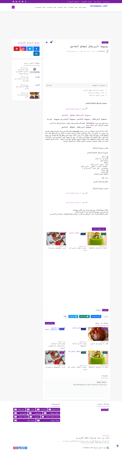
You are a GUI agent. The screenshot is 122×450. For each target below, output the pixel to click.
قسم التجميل (62, 7)
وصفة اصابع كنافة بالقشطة (79, 345)
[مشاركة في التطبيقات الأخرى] (65, 316)
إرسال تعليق (101, 382)
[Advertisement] (61, 25)
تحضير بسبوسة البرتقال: (96, 95)
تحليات (105, 42)
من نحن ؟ (106, 1)
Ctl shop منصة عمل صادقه (22, 87)
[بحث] (13, 7)
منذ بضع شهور (104, 341)
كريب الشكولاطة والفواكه (57, 248)
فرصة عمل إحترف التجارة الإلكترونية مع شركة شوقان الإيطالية (22, 72)
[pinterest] (13, 1)
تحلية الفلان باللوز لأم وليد (77, 249)
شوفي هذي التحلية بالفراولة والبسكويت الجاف (56, 346)
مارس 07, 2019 (24, 93)
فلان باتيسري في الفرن (99, 343)
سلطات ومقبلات (51, 413)
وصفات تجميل (21, 416)
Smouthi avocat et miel (98, 248)
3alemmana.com (87, 447)
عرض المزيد (49, 323)
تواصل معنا (97, 1)
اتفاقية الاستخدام (73, 1)
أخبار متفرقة (54, 409)
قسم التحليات (51, 7)
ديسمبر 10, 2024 (24, 85)
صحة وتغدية (35, 413)
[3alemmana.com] (99, 7)
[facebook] (25, 1)
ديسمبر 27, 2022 (24, 68)
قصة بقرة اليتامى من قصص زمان (21, 79)
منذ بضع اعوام (102, 246)
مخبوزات (34, 416)
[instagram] (19, 1)
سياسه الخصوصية (86, 1)
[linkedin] (16, 1)
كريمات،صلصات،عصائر (51, 416)
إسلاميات (42, 409)
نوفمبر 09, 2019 (24, 77)
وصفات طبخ (82, 7)
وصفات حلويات (48, 420)
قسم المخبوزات (40, 7)
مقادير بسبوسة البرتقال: (96, 92)
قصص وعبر (20, 413)
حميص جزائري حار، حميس (22, 95)
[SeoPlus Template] (108, 447)
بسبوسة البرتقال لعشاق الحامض (93, 90)
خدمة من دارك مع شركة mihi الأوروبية (92, 438)
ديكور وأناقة (19, 409)
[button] (96, 316)
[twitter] (22, 1)
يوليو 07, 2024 (106, 435)
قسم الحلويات (72, 7)
